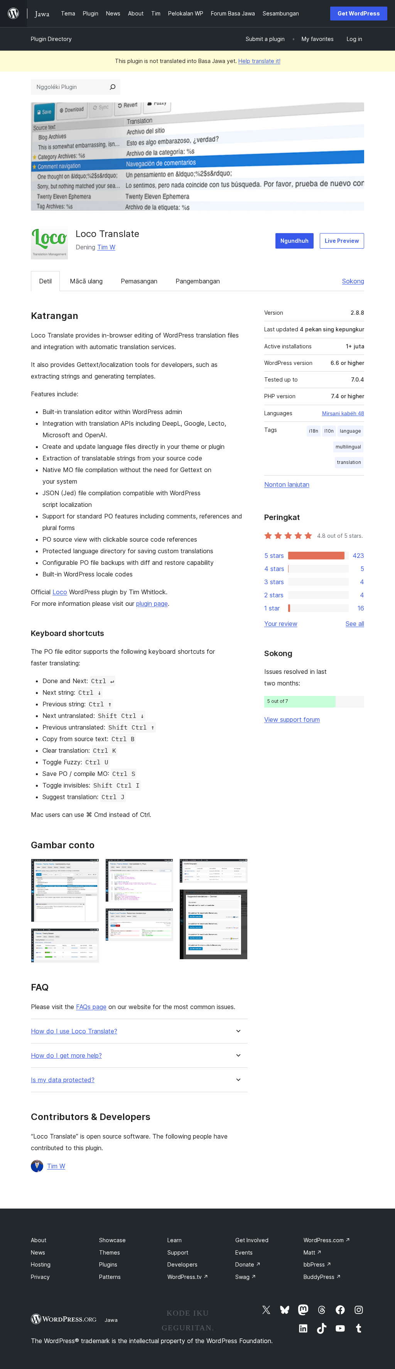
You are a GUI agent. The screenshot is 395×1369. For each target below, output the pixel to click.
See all (355, 623)
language (350, 431)
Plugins (108, 1264)
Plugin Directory (51, 39)
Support (177, 1252)
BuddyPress (322, 1277)
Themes (109, 1252)
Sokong (353, 281)
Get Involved (251, 1240)
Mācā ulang (86, 281)
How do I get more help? (66, 1055)
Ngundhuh (294, 240)
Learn (174, 1240)
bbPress (317, 1264)
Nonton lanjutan (286, 484)
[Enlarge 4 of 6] (163, 918)
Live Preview (342, 240)
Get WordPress (359, 13)
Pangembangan (198, 281)
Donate (248, 1264)
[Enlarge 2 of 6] (89, 939)
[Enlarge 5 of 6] (237, 869)
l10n (329, 431)
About (38, 1240)
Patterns (110, 1277)
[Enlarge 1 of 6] (89, 869)
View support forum (292, 719)
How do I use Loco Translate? (74, 1031)
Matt (313, 1252)
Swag (245, 1277)
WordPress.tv (187, 1277)
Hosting (41, 1264)
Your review (280, 623)
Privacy (40, 1277)
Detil (45, 281)
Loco (59, 592)
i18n (313, 431)
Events (244, 1252)
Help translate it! (259, 61)
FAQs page (91, 1007)
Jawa (111, 1320)
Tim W (106, 247)
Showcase (112, 1240)
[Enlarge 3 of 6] (163, 869)
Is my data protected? (63, 1080)
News (38, 1252)
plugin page (152, 603)
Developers (182, 1264)
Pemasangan (139, 281)
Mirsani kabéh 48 (343, 413)
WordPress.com (327, 1240)
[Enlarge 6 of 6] (237, 900)
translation (349, 462)
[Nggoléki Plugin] (112, 87)
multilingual (348, 447)
